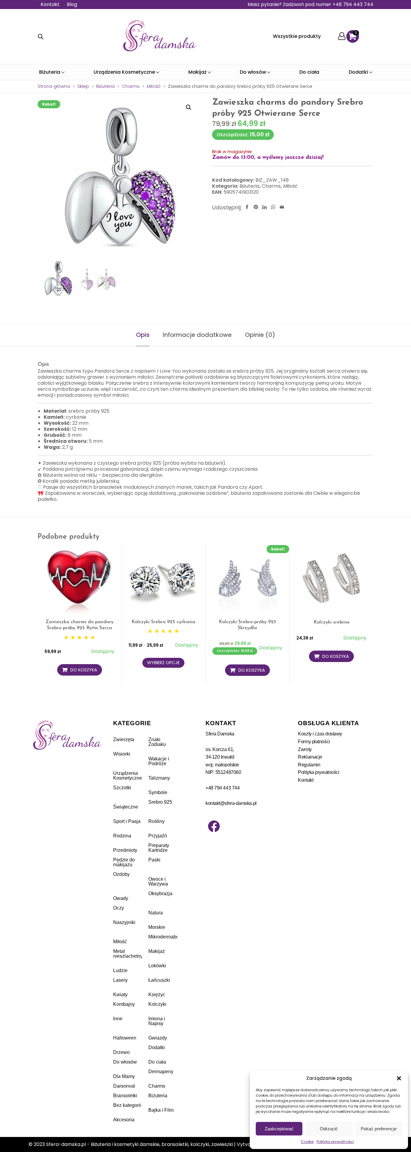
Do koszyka (83, 670)
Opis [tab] (143, 335)
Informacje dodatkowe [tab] (197, 335)
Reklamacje (310, 756)
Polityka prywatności (335, 1141)
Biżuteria (105, 86)
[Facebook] (214, 826)
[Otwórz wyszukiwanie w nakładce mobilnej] (41, 36)
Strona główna (54, 86)
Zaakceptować (279, 1128)
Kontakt (50, 4)
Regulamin (309, 764)
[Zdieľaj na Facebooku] (247, 207)
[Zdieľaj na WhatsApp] (273, 207)
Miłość (154, 86)
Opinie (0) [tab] (260, 335)
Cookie (307, 1141)
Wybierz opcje (163, 663)
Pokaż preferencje (379, 1128)
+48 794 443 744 (222, 787)
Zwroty (304, 749)
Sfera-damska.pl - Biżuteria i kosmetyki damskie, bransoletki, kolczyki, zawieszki (139, 1144)
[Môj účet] (341, 37)
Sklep (83, 86)
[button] (399, 1078)
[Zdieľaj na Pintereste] (255, 207)
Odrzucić (329, 1128)
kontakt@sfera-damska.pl (231, 803)
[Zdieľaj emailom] (282, 207)
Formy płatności (314, 741)
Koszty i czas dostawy (320, 733)
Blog (72, 4)
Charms (131, 86)
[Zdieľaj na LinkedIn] (264, 207)
